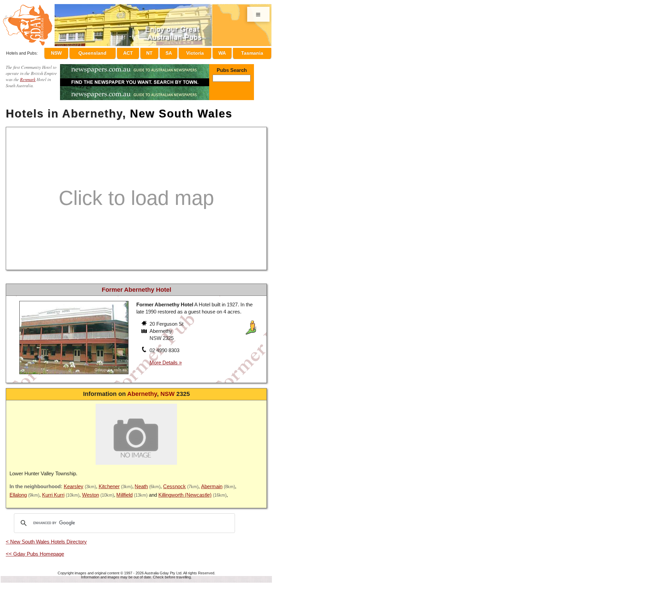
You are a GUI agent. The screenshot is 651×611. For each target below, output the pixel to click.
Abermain (211, 483)
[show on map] (144, 328)
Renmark (28, 76)
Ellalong (18, 492)
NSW (71, 52)
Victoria (199, 52)
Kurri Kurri (53, 492)
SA (175, 52)
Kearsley (73, 483)
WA (224, 52)
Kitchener (109, 483)
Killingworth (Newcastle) (185, 492)
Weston (90, 492)
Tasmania (252, 52)
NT (159, 52)
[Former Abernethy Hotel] (74, 372)
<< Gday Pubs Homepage (35, 551)
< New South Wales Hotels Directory (46, 538)
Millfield (124, 492)
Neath (141, 483)
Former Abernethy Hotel (136, 286)
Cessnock (174, 483)
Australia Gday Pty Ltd (162, 570)
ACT (141, 52)
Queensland (106, 52)
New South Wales (181, 110)
